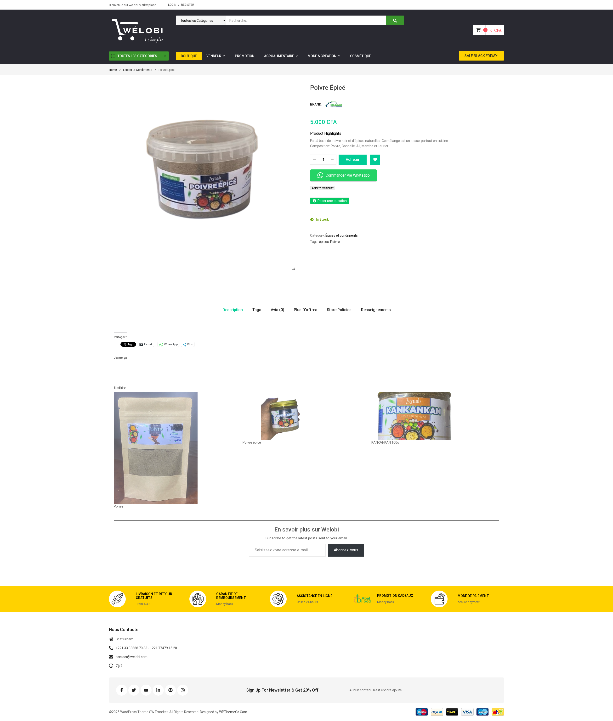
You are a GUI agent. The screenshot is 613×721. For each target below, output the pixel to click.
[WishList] (375, 160)
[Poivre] (176, 448)
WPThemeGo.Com (232, 712)
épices (324, 242)
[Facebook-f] (121, 690)
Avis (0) (277, 309)
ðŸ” (293, 268)
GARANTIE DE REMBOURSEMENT (231, 595)
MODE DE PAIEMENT (473, 596)
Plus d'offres (305, 309)
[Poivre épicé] (305, 416)
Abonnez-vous (346, 550)
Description (232, 309)
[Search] (395, 20)
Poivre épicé (252, 442)
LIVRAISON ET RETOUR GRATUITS (154, 595)
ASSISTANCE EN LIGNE (314, 596)
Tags (256, 309)
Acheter (352, 159)
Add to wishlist (323, 188)
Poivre (335, 242)
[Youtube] (146, 690)
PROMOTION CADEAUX (395, 596)
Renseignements (376, 309)
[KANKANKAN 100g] (433, 416)
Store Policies (339, 309)
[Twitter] (133, 690)
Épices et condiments (137, 70)
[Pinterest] (170, 690)
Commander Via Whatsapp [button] (348, 175)
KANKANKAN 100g (385, 442)
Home (113, 70)
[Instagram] (182, 690)
